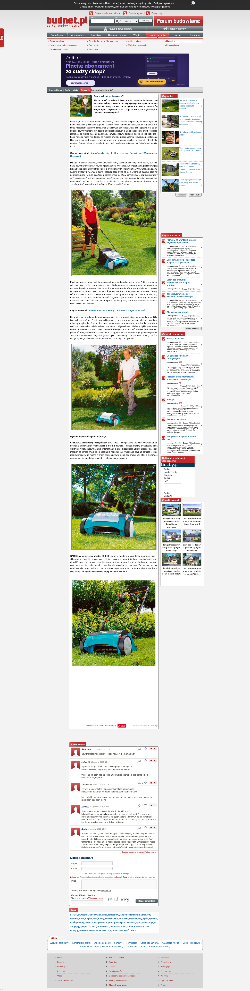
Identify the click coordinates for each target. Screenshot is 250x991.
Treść (73, 881)
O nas (59, 957)
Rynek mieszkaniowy (112, 946)
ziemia (132, 930)
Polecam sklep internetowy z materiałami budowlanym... (180, 378)
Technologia (131, 943)
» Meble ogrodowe (133, 41)
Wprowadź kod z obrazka (83, 895)
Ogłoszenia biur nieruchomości (122, 976)
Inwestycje (165, 967)
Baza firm (113, 962)
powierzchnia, (91, 922)
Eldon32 (85, 807)
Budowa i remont (167, 971)
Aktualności (194, 423)
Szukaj (54, 938)
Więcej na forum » (193, 329)
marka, (138, 915)
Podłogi (170, 399)
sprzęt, (83, 926)
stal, (88, 926)
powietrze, (103, 922)
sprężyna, (152, 922)
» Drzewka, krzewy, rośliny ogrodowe (102, 41)
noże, (126, 919)
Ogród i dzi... (194, 246)
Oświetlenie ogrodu (136, 946)
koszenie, (130, 915)
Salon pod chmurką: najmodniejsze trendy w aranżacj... (178, 282)
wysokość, (124, 930)
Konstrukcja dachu (81, 943)
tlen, (124, 926)
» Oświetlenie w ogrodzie (136, 45)
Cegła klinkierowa (191, 943)
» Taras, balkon (93, 49)
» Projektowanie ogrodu (58, 49)
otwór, (73, 922)
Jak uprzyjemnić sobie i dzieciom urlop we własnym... (181, 295)
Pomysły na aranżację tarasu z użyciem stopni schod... (181, 241)
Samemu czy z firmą (176, 419)
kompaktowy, (114, 915)
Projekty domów (115, 971)
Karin (84, 829)
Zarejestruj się (136, 13)
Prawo (163, 985)
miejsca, (89, 919)
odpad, (132, 919)
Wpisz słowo (96, 18)
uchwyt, (146, 926)
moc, (95, 919)
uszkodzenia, (85, 930)
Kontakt (60, 962)
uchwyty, (74, 930)
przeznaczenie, (128, 922)
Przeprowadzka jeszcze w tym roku (181, 438)
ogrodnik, (153, 919)
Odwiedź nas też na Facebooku (101, 725)
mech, (82, 919)
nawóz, (108, 919)
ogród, (146, 919)
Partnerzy (61, 967)
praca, (111, 922)
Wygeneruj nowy (96, 898)
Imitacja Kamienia (175, 338)
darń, (88, 915)
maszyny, (146, 915)
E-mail (74, 868)
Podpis (74, 863)
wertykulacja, (97, 930)
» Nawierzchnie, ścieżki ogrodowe (62, 45)
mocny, (101, 919)
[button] (153, 748)
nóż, (121, 918)
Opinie (60, 976)
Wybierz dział (120, 18)
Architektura (166, 962)
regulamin (106, 890)
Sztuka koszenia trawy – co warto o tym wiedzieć (117, 310)
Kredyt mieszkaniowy (159, 946)
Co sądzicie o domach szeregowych (177, 357)
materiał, (74, 919)
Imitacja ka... (194, 342)
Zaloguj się (156, 13)
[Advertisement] (114, 736)
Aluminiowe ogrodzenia (178, 312)
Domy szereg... (193, 365)
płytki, (138, 922)
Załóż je (126, 877)
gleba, (105, 915)
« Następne (181, 195)
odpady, (139, 919)
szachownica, (103, 926)
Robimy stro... (193, 406)
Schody (118, 943)
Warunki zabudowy (59, 943)
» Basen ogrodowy (56, 41)
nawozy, (115, 919)
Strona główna (55, 90)
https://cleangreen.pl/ (114, 844)
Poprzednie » (195, 195)
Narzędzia (85, 90)
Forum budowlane (116, 957)
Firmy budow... (193, 386)
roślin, (144, 922)
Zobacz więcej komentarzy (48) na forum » (139, 852)
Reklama (61, 971)
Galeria (112, 967)
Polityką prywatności (165, 3)
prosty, (117, 922)
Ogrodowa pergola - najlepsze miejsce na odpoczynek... (181, 261)
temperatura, (116, 926)
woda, (107, 930)
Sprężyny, (75, 926)
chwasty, (82, 915)
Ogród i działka (71, 90)
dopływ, (94, 915)
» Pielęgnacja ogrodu (173, 45)
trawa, (130, 926)
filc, (100, 915)
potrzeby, (80, 922)
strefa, (93, 926)
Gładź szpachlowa (149, 943)
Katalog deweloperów (118, 980)
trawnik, (138, 926)
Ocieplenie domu (102, 943)
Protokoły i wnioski (89, 946)
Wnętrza (164, 976)
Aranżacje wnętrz (170, 943)
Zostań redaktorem (65, 980)
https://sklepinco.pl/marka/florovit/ (96, 814)
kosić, (123, 915)
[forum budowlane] (178, 21)
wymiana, (114, 930)
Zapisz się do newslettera (107, 13)
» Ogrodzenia (92, 45)
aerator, (74, 915)
